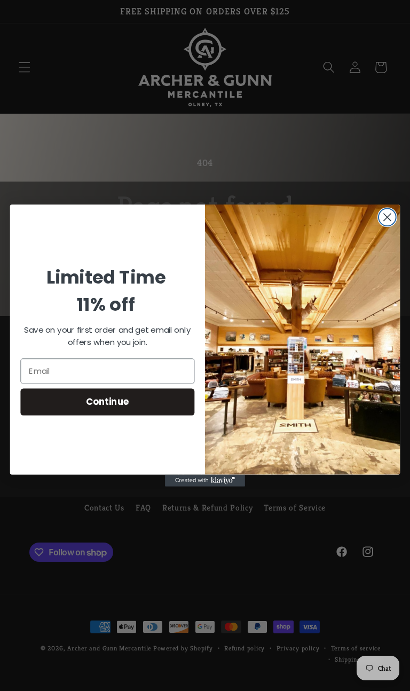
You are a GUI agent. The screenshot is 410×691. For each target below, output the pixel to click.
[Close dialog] (387, 217)
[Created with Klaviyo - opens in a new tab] (205, 480)
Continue (107, 402)
